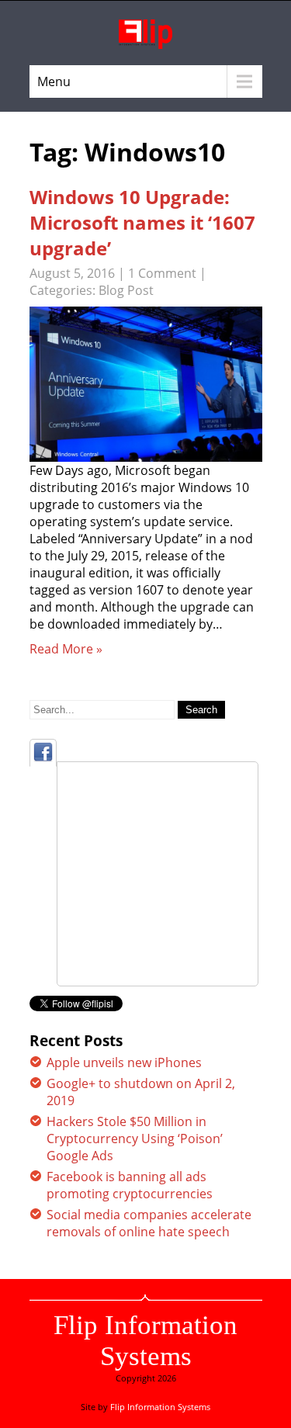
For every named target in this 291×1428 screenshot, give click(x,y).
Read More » (65, 648)
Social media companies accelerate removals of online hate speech (149, 1223)
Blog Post (126, 290)
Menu (54, 81)
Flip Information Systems (145, 1340)
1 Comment (162, 273)
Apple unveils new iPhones (124, 1062)
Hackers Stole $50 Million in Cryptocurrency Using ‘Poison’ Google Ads (135, 1138)
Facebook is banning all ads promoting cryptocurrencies (130, 1185)
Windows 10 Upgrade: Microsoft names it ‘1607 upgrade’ (142, 222)
